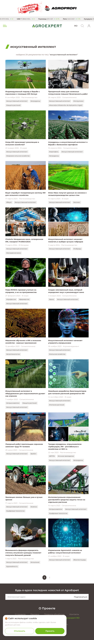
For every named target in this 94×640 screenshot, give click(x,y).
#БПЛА (52, 456)
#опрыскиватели (12, 403)
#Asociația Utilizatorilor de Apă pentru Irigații (65, 105)
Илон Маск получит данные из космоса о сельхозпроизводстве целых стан (67, 194)
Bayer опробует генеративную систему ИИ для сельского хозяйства (25, 194)
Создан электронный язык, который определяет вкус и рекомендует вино (66, 291)
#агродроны (35, 101)
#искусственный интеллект (16, 101)
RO (75, 26)
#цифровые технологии (15, 511)
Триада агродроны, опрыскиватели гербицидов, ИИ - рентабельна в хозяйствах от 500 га (65, 446)
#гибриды (77, 249)
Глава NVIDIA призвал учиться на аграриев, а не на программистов (21, 291)
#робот (33, 454)
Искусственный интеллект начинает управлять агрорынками (65, 341)
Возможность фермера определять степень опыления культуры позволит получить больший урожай (23, 552)
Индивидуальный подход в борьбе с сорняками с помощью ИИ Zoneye (22, 92)
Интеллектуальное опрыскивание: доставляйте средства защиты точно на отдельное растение (66, 499)
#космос (76, 202)
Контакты (74, 614)
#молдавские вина (13, 253)
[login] (89, 26)
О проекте (20, 614)
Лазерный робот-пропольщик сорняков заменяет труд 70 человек (24, 445)
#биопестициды (79, 560)
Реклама (34, 614)
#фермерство (24, 299)
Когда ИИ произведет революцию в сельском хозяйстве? (22, 143)
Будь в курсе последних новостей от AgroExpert (47, 590)
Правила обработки (54, 614)
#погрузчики (78, 101)
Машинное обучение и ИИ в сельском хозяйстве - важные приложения (23, 341)
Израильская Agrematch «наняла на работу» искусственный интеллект (65, 551)
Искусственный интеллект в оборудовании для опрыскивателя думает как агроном (25, 393)
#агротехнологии (13, 354)
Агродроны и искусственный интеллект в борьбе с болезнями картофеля (68, 143)
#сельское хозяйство (57, 354)
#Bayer (9, 202)
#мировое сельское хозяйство (18, 156)
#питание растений (56, 405)
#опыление (35, 562)
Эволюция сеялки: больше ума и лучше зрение (23, 498)
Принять (49, 631)
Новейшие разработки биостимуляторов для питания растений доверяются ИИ (67, 392)
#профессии (11, 299)
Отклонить (19, 631)
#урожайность (12, 566)
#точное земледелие (66, 456)
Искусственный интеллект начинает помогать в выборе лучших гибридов (65, 240)
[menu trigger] (4, 26)
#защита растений (13, 105)
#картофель (53, 152)
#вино (51, 299)
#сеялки (34, 507)
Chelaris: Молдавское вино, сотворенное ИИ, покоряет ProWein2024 (24, 240)
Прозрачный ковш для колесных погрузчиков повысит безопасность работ (68, 92)
